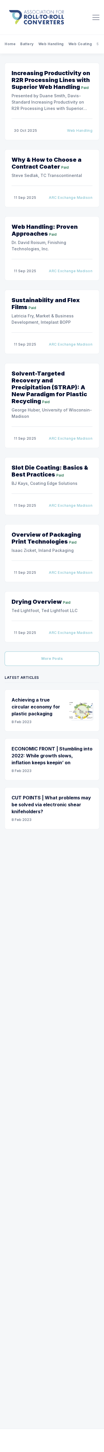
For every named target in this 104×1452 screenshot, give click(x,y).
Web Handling (51, 44)
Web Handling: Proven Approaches (45, 230)
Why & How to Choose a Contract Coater (46, 163)
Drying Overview (37, 601)
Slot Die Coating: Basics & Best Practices (50, 471)
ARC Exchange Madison (70, 197)
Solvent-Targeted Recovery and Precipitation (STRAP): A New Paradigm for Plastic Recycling (49, 387)
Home (10, 44)
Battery (27, 44)
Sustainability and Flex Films (46, 303)
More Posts (52, 658)
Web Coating (80, 44)
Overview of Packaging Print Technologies (46, 538)
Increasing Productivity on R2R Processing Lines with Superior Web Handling (51, 80)
